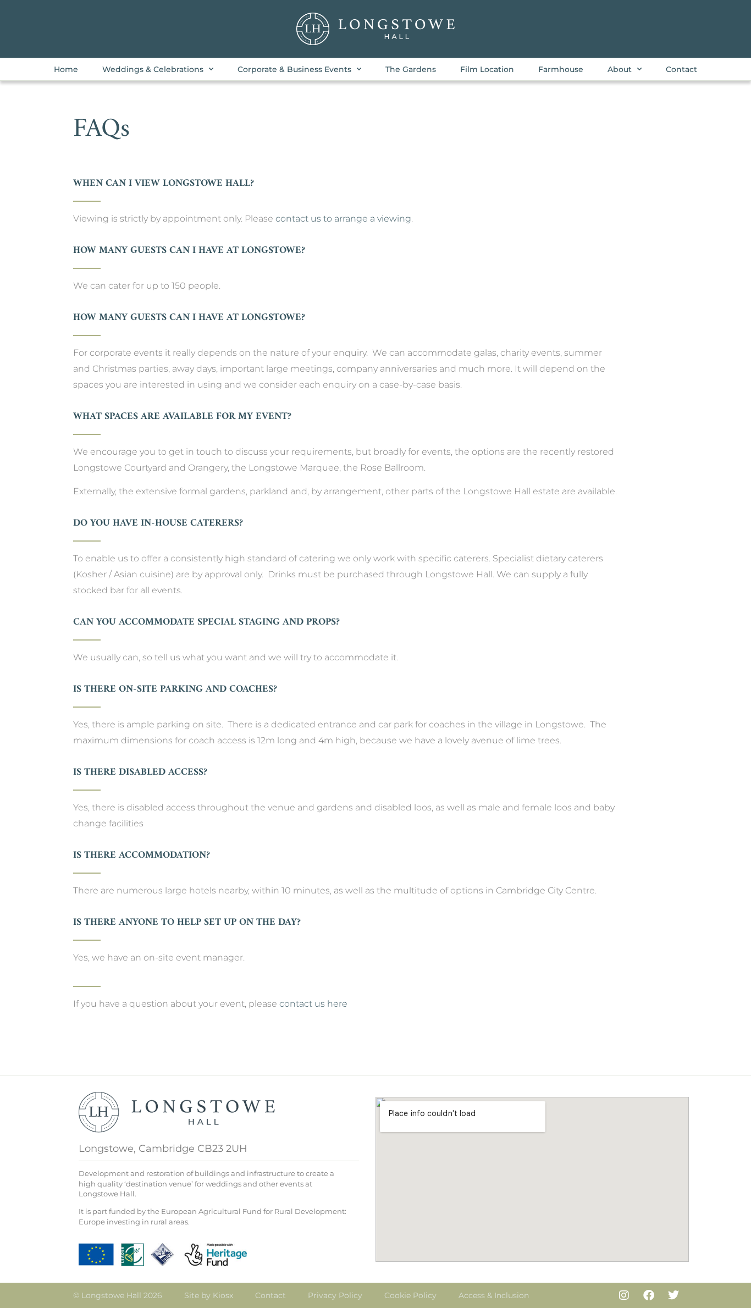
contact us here (313, 1003)
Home (66, 69)
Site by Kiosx (208, 1295)
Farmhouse (560, 69)
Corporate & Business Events (294, 69)
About (620, 69)
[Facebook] (649, 1295)
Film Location (487, 69)
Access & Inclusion (494, 1295)
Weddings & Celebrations (152, 69)
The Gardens (410, 69)
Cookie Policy (410, 1295)
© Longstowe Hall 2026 (117, 1295)
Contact (681, 69)
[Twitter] (673, 1295)
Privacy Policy (335, 1295)
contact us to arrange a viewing (343, 218)
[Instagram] (624, 1295)
